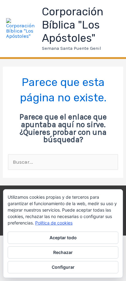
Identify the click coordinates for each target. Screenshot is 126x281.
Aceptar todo (63, 237)
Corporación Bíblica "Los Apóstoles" (72, 25)
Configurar (63, 267)
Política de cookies (53, 222)
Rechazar (63, 252)
